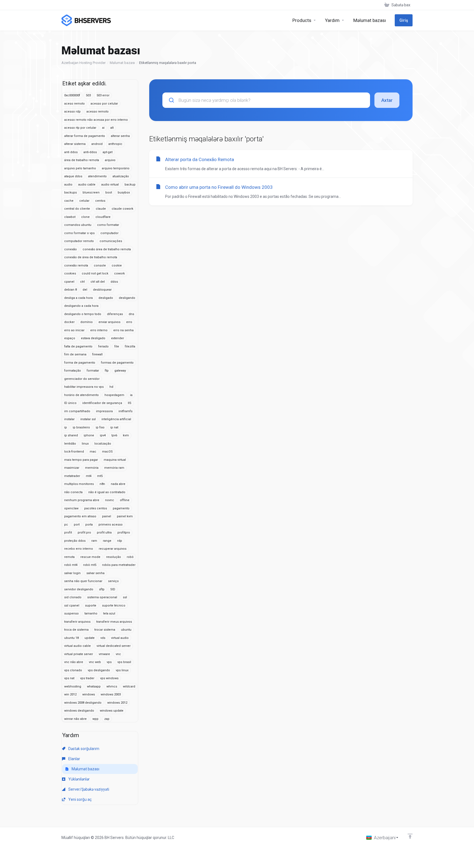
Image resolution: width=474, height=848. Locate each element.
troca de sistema (76, 629)
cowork (119, 273)
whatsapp (94, 686)
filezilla (130, 346)
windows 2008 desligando (82, 702)
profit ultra (104, 532)
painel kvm (125, 516)
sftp (102, 589)
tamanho (90, 613)
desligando (127, 298)
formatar (93, 370)
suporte (90, 605)
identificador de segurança (102, 403)
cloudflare (103, 217)
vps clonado (73, 670)
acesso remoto (97, 111)
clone (85, 217)
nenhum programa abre (81, 500)
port (77, 524)
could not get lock (95, 273)
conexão (70, 249)
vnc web (95, 662)
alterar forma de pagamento (84, 136)
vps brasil (124, 662)
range (107, 541)
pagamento (121, 508)
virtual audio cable (77, 646)
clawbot (69, 217)
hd (111, 387)
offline (124, 500)
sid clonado (72, 597)
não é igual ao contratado (106, 492)
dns (131, 314)
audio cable (86, 184)
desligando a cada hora (81, 306)
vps (109, 662)
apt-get (107, 152)
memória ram (114, 468)
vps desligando (99, 670)
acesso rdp (72, 111)
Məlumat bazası (122, 63)
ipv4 (103, 435)
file (116, 346)
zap (106, 719)
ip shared (71, 435)
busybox (124, 192)
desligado (105, 298)
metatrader (72, 476)
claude (101, 208)
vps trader (87, 678)
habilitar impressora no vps (84, 387)
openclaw (71, 508)
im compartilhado (77, 411)
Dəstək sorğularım (83, 748)
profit (68, 532)
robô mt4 (70, 565)
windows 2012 (117, 702)
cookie (117, 265)
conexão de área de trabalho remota (90, 257)
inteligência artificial (116, 419)
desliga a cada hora (78, 298)
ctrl (82, 281)
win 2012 (70, 694)
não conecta (73, 492)
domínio (86, 322)
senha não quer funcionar (83, 581)
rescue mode (90, 557)
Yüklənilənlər (78, 779)
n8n (102, 484)
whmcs (111, 686)
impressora (104, 411)
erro (129, 322)
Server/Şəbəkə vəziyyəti (88, 789)
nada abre (118, 484)
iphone (89, 435)
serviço (113, 581)
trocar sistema (104, 629)
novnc (109, 500)
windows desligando (79, 710)
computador (109, 233)
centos (100, 201)
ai (103, 128)
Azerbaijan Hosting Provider (83, 63)
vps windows (109, 678)
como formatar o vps (79, 233)
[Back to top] (410, 836)
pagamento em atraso (80, 516)
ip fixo (100, 427)
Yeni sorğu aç (79, 799)
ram (94, 541)
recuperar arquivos (112, 549)
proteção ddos (75, 541)
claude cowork (122, 208)
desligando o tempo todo (82, 314)
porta (89, 524)
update (89, 638)
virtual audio (120, 638)
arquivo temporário (115, 168)
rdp (119, 541)
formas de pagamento (117, 362)
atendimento (97, 176)
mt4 (88, 476)
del (85, 289)
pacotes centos (95, 508)
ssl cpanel (71, 605)
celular (84, 201)
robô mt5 (89, 565)
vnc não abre (73, 662)
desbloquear (102, 289)
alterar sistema (75, 144)
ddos (114, 281)
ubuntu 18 (71, 638)
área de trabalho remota (81, 160)
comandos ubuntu (77, 225)
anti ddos (71, 152)
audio (68, 184)
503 (88, 95)
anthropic (115, 144)
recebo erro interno (78, 549)
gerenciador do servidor (82, 379)
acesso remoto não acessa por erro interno (96, 120)
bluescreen (91, 192)
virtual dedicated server (114, 646)
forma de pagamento (79, 362)
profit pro (84, 532)
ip (65, 427)
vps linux (122, 670)
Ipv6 (114, 435)
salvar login (72, 573)
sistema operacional (102, 597)
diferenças (115, 314)
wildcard (129, 686)
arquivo (110, 160)
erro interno (99, 330)
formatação (72, 370)
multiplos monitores (79, 484)
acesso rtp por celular (80, 128)
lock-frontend (74, 451)
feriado (103, 346)
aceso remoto (74, 103)
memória (91, 468)
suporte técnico (113, 605)
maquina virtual (115, 460)
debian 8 (70, 289)
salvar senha (95, 573)
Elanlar (73, 759)
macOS (107, 451)
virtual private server (78, 654)
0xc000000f (72, 95)
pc (66, 524)
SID (112, 589)
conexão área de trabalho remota (107, 249)
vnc (118, 654)
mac (93, 451)
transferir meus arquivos (114, 622)
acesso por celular (104, 103)
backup (130, 184)
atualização (120, 176)
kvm (126, 435)
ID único (70, 403)
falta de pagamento (78, 346)
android (97, 144)
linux (85, 443)
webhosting (72, 686)
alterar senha (120, 136)
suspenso (71, 613)
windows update (111, 710)
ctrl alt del (98, 281)
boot (108, 192)
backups (70, 192)
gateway (120, 370)
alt (112, 128)
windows (88, 694)
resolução (113, 557)
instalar (69, 419)
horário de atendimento (81, 395)
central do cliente (77, 208)
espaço (69, 338)
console (100, 265)
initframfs (125, 411)
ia (131, 395)
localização (102, 443)
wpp (95, 719)
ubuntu (126, 629)
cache (69, 201)
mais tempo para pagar (81, 460)
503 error (103, 95)
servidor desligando (78, 589)
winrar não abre (75, 719)
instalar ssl (88, 419)
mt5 (100, 476)
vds (102, 638)
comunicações (111, 241)
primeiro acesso (110, 524)
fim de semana (75, 354)
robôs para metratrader (119, 565)
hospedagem (114, 395)
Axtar (387, 100)
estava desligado (93, 338)
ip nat (114, 427)
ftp (107, 370)
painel (106, 516)
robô (130, 557)
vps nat (69, 678)
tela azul (109, 613)
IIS (129, 403)
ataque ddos (73, 176)
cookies (70, 273)
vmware (104, 654)
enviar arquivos (109, 322)
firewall (97, 354)
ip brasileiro (81, 427)
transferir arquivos (77, 622)
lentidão (70, 443)
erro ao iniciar (74, 330)
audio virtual (110, 184)
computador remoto (79, 241)
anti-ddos (90, 152)
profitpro (123, 532)
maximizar (71, 468)
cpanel (69, 281)
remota (69, 557)
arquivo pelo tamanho (80, 168)
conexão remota (76, 265)
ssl (125, 597)
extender (117, 338)
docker (69, 322)
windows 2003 (111, 694)
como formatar (108, 225)
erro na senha (123, 330)
